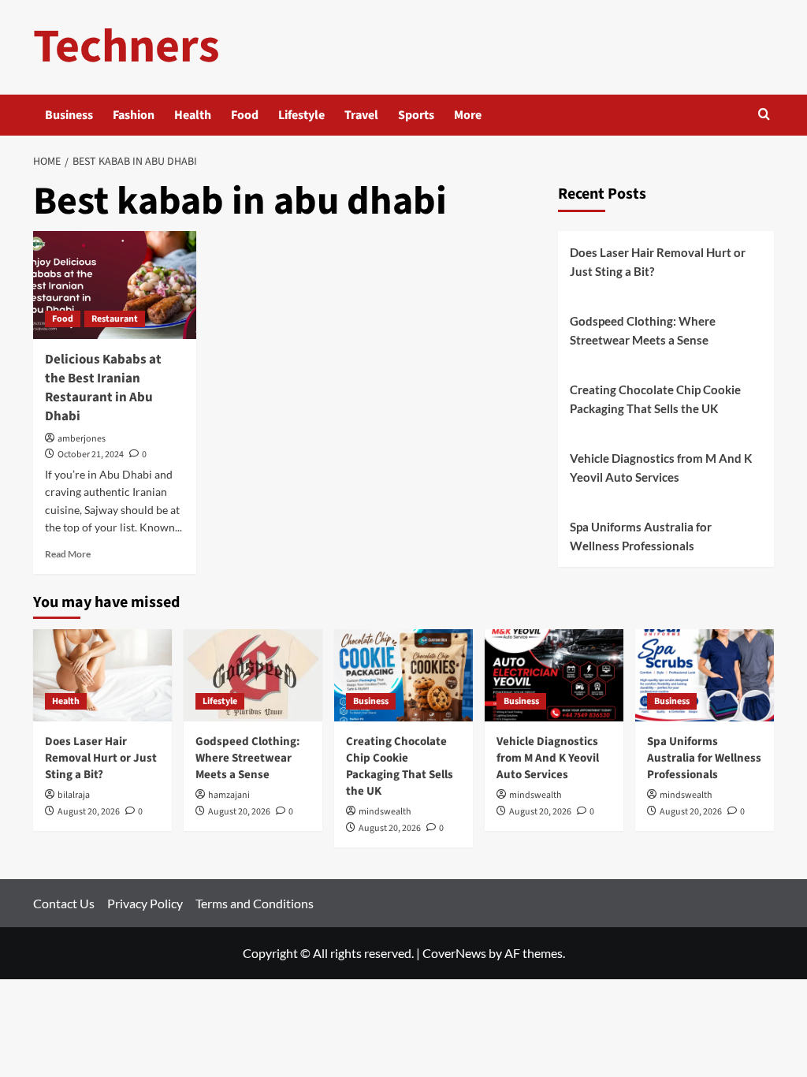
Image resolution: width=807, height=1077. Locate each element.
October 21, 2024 (91, 454)
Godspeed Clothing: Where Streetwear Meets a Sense (643, 330)
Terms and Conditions (254, 903)
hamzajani (229, 795)
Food (244, 115)
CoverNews (454, 952)
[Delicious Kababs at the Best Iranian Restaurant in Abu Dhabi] (114, 285)
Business (69, 115)
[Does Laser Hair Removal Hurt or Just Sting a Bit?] (102, 675)
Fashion (133, 115)
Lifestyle (301, 115)
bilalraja (74, 795)
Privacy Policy (145, 903)
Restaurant (114, 319)
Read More (68, 554)
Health (192, 115)
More (468, 115)
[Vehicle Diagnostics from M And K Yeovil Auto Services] (554, 675)
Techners (126, 46)
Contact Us (64, 903)
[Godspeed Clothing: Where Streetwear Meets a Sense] (253, 675)
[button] (764, 115)
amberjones (82, 438)
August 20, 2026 (89, 811)
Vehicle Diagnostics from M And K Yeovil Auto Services (661, 467)
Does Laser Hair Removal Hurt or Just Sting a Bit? (658, 261)
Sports (416, 115)
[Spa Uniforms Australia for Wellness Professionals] (704, 675)
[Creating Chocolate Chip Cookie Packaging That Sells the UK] (403, 675)
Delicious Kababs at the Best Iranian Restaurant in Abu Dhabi (103, 387)
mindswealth (385, 811)
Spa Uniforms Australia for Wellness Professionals (641, 536)
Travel (361, 115)
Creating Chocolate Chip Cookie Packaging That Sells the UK (655, 399)
